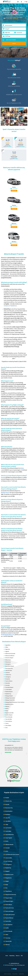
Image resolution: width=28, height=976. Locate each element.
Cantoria (7, 672)
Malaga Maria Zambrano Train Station (14, 702)
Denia (6, 841)
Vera (6, 727)
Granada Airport (9, 687)
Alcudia (7, 797)
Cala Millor (8, 821)
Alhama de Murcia (9, 655)
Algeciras (7, 649)
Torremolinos (8, 721)
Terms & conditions (7, 973)
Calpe (6, 824)
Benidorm (7, 814)
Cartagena (8, 676)
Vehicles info (14, 190)
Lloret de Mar (8, 858)
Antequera (8, 664)
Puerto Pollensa (9, 918)
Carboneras (8, 674)
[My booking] (21, 1)
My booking (11, 955)
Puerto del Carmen (10, 914)
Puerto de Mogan (9, 911)
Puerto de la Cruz (9, 908)
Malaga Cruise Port (10, 700)
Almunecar (8, 662)
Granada (7, 685)
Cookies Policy (21, 973)
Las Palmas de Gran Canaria (12, 854)
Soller (6, 934)
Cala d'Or (7, 818)
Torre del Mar (8, 719)
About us (18, 955)
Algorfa (7, 651)
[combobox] (13, 25)
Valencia (7, 944)
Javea (6, 851)
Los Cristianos (8, 861)
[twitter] (14, 968)
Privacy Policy (14, 973)
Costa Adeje (8, 831)
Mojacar (7, 706)
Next (26, 754)
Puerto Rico (8, 921)
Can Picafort (8, 827)
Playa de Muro (8, 898)
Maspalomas (8, 878)
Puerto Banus (8, 904)
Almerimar (8, 660)
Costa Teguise (8, 837)
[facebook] (12, 968)
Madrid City (8, 693)
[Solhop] (7, 1)
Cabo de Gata (8, 670)
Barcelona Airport (9, 666)
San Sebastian (8, 924)
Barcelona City (9, 668)
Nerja (6, 710)
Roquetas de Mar (9, 712)
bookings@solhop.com (15, 963)
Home (6, 955)
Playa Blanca (8, 891)
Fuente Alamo (8, 681)
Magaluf (7, 871)
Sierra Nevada (8, 717)
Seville (7, 928)
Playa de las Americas (10, 894)
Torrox (6, 723)
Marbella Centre (9, 704)
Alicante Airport (9, 657)
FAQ (22, 955)
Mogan (7, 881)
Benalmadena (8, 811)
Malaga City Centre (10, 698)
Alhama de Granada (10, 653)
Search (14, 43)
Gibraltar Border (9, 844)
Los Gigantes (8, 864)
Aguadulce (7, 645)
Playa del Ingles (9, 901)
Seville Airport (8, 715)
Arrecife (7, 804)
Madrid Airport (9, 691)
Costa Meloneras (9, 834)
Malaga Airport (9, 696)
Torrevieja (7, 938)
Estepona (7, 679)
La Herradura (8, 689)
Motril (6, 708)
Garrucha (7, 683)
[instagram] (16, 968)
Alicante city (8, 801)
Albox (6, 647)
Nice (6, 888)
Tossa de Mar (8, 941)
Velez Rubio (8, 725)
